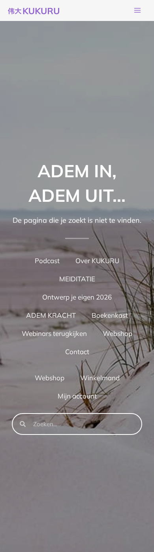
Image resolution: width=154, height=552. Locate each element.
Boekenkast (110, 315)
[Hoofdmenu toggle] (137, 10)
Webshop (117, 333)
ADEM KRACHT (51, 315)
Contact (77, 351)
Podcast (47, 260)
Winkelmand (100, 378)
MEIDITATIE (77, 279)
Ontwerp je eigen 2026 (77, 297)
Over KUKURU (97, 260)
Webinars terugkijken (54, 333)
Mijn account (77, 396)
